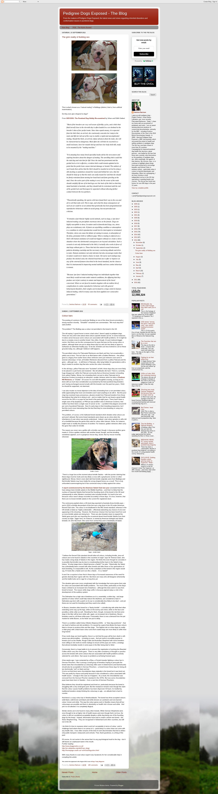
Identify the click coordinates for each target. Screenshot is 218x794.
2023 (136, 209)
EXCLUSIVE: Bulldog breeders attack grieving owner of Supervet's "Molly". (148, 460)
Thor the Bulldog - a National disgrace (147, 424)
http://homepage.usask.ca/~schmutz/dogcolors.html (80, 750)
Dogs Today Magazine (98, 761)
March (138, 271)
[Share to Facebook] (111, 304)
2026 (136, 204)
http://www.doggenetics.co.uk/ (72, 746)
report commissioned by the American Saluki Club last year (86, 488)
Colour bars (67, 316)
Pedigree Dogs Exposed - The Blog (95, 13)
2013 (136, 237)
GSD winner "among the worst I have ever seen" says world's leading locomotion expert (148, 325)
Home (94, 772)
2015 (136, 232)
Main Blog (65, 27)
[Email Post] (100, 304)
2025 (136, 206)
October (138, 245)
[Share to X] (109, 304)
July (137, 259)
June (137, 262)
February (139, 273)
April (137, 268)
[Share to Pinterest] (113, 304)
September (139, 248)
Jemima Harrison (140, 112)
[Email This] (105, 304)
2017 (136, 226)
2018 (136, 223)
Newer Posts (67, 772)
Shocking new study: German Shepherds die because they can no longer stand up (148, 392)
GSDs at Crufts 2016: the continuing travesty (148, 374)
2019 (136, 220)
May (137, 265)
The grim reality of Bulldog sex (75, 37)
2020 (136, 218)
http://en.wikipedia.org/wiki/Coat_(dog (75, 748)
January (138, 276)
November (139, 242)
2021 (136, 215)
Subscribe (144, 54)
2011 (136, 280)
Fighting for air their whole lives (147, 358)
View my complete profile (140, 188)
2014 (136, 234)
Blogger (120, 785)
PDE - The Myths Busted (82, 27)
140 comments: (93, 765)
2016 (136, 229)
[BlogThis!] (107, 304)
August (138, 257)
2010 (136, 282)
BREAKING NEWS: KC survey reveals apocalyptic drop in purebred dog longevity (148, 442)
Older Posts (121, 772)
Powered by (138, 61)
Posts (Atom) (75, 777)
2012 (136, 240)
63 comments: (93, 304)
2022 (136, 212)
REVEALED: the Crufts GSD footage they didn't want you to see (148, 306)
